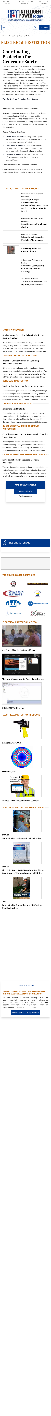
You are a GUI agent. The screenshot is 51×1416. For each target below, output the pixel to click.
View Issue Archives (25, 496)
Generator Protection (29, 234)
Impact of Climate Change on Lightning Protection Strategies (20, 362)
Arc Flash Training (43, 2)
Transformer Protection (29, 279)
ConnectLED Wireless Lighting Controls (20, 800)
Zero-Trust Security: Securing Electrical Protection (20, 461)
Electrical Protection (26, 36)
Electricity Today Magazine (25, 2)
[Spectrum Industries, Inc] (37, 593)
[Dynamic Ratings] (13, 593)
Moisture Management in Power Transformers (23, 679)
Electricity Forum (7, 2)
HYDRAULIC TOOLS (11, 742)
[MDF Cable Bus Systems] (37, 583)
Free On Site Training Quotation (25, 1013)
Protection (12, 36)
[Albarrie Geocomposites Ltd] (13, 613)
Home (4, 36)
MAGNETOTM (9, 771)
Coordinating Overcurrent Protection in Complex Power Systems (25, 435)
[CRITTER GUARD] (37, 613)
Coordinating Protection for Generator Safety (19, 56)
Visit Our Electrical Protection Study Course (20, 99)
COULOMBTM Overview (13, 708)
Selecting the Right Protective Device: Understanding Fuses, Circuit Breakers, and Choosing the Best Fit (34, 205)
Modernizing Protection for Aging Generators (23, 386)
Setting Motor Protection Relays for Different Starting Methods (23, 336)
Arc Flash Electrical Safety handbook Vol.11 (21, 838)
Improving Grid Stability (13, 408)
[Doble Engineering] (13, 603)
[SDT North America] (37, 603)
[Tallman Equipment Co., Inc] (13, 583)
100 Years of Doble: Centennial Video (18, 650)
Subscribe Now (25, 491)
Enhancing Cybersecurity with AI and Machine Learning (32, 268)
